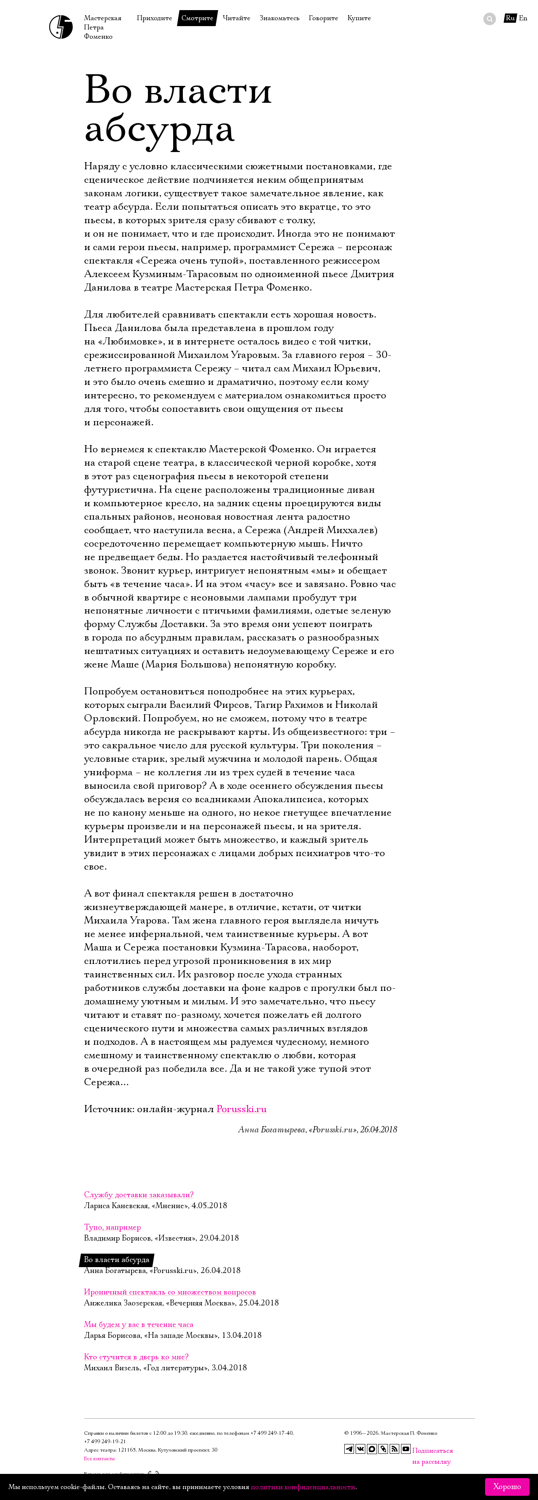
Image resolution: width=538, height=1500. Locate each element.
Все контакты (99, 1458)
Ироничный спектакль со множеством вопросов (170, 1292)
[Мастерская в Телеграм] (349, 1449)
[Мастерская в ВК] (361, 1449)
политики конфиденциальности (303, 1487)
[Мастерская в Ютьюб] (406, 1449)
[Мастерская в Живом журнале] (383, 1449)
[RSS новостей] (395, 1449)
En (523, 18)
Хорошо (507, 1487)
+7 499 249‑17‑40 (272, 1433)
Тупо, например (112, 1227)
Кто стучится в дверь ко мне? (136, 1357)
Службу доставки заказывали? (139, 1195)
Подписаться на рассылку (417, 1451)
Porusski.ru (241, 1109)
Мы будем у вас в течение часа (138, 1324)
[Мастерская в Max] (372, 1449)
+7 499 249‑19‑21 (105, 1442)
